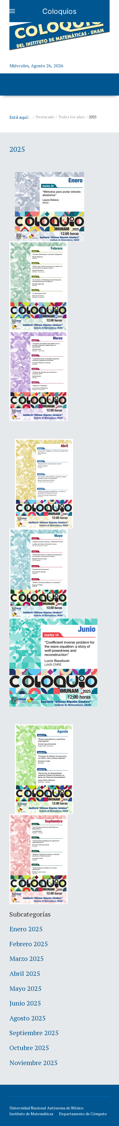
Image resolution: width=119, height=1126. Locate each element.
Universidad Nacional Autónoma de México (46, 1107)
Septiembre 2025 (34, 1032)
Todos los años (71, 116)
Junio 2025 (25, 1003)
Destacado (45, 116)
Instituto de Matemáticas (31, 1113)
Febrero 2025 (28, 943)
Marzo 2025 (26, 958)
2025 (17, 149)
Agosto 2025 (27, 1018)
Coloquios (59, 11)
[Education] (59, 28)
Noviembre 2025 (33, 1062)
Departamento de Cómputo (83, 1113)
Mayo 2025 (25, 988)
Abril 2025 (24, 973)
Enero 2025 (26, 928)
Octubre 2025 (29, 1047)
